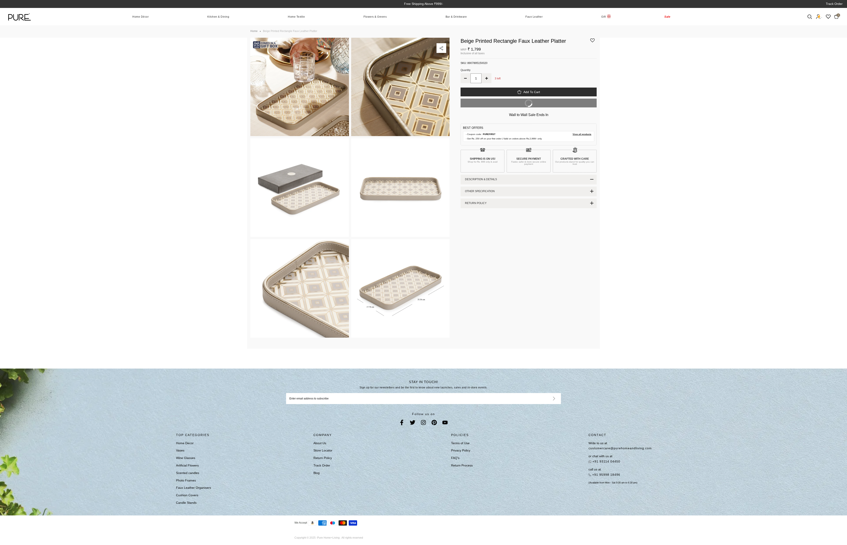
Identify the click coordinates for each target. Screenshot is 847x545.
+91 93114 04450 (605, 461)
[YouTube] (445, 423)
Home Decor (185, 443)
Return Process (462, 465)
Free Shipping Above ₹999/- (423, 4)
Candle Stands (186, 502)
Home (254, 31)
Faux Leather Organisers (193, 487)
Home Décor (140, 16)
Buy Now (498, 104)
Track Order (834, 4)
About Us (319, 443)
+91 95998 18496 (605, 474)
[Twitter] (412, 423)
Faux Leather (534, 16)
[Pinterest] (434, 423)
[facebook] (402, 423)
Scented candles (187, 473)
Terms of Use (460, 443)
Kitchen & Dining (218, 16)
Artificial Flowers (187, 465)
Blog (316, 473)
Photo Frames (186, 480)
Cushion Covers (187, 495)
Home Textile (296, 16)
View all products (582, 134)
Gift (603, 16)
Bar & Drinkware (456, 16)
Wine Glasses (185, 458)
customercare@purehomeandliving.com (620, 448)
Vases (180, 450)
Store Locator (322, 450)
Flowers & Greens (375, 16)
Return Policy (322, 458)
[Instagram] (423, 423)
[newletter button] (548, 398)
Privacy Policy (460, 450)
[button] (592, 42)
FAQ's (455, 458)
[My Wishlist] (828, 17)
